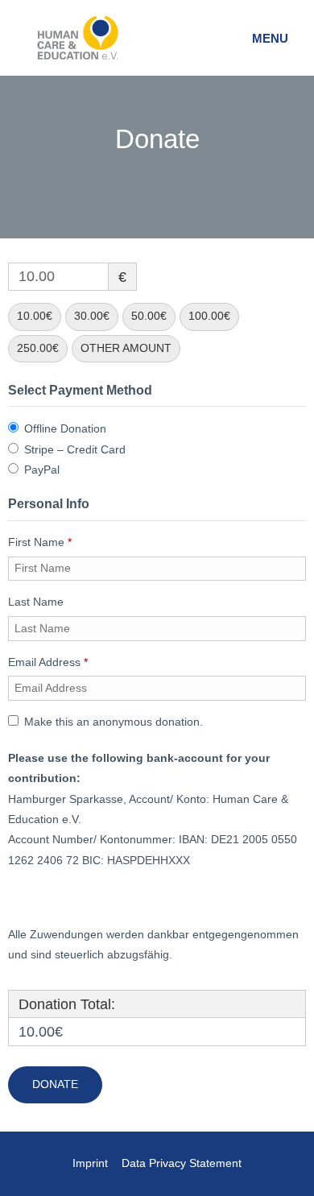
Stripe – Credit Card (75, 450)
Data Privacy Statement (182, 1163)
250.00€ (38, 348)
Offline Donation (65, 429)
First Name (40, 542)
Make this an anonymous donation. (113, 722)
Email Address (48, 662)
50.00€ (149, 316)
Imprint (90, 1163)
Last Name (37, 602)
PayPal (42, 470)
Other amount (126, 348)
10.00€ (34, 316)
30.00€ (91, 316)
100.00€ (209, 316)
